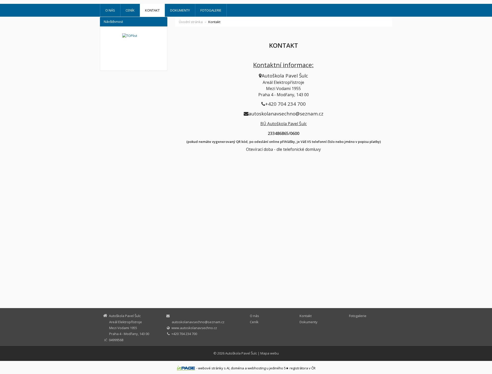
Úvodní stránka (191, 21)
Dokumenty (180, 10)
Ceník (130, 10)
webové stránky (210, 368)
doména (237, 368)
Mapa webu (269, 353)
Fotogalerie (210, 10)
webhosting (257, 368)
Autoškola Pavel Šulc (241, 353)
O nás (110, 10)
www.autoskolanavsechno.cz (194, 328)
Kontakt (152, 10)
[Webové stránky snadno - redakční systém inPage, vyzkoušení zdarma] (186, 368)
